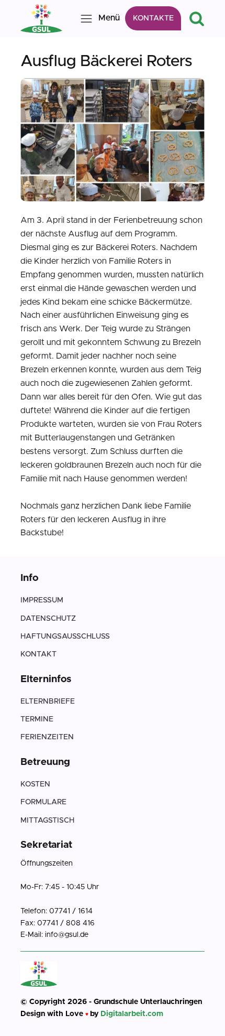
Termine (36, 719)
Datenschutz (48, 618)
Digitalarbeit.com (131, 1014)
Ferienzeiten (47, 737)
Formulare (43, 802)
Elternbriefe (47, 701)
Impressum (41, 600)
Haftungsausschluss (65, 636)
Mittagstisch (47, 820)
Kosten (35, 784)
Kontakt (38, 654)
